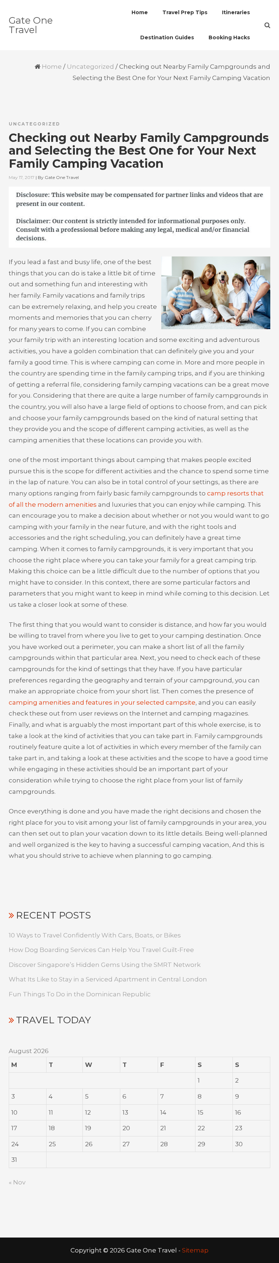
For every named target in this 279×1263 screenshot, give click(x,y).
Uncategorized (90, 66)
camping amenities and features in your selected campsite (102, 702)
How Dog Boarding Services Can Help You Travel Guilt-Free (101, 949)
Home (52, 66)
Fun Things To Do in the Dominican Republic (80, 994)
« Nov (17, 1182)
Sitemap (195, 1250)
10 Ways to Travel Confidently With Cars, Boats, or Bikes (95, 935)
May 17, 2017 (22, 177)
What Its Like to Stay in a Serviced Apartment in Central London (108, 979)
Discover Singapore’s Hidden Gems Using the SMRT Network (105, 964)
